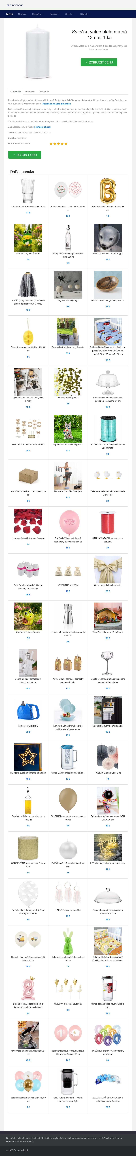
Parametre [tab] (30, 91)
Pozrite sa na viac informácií (56, 103)
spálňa (70, 1138)
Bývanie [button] (84, 14)
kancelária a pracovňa (85, 1138)
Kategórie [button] (37, 14)
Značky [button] (53, 14)
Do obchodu (27, 155)
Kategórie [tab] (44, 91)
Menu (9, 14)
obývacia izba (59, 1138)
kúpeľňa (10, 1141)
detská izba (47, 1138)
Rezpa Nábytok (21, 1150)
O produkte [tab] (15, 91)
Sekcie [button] (68, 14)
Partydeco (122, 45)
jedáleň (118, 1138)
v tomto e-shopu (42, 126)
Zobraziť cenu (101, 62)
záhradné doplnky (25, 1141)
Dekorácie (11, 1138)
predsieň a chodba (105, 1138)
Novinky (22, 14)
